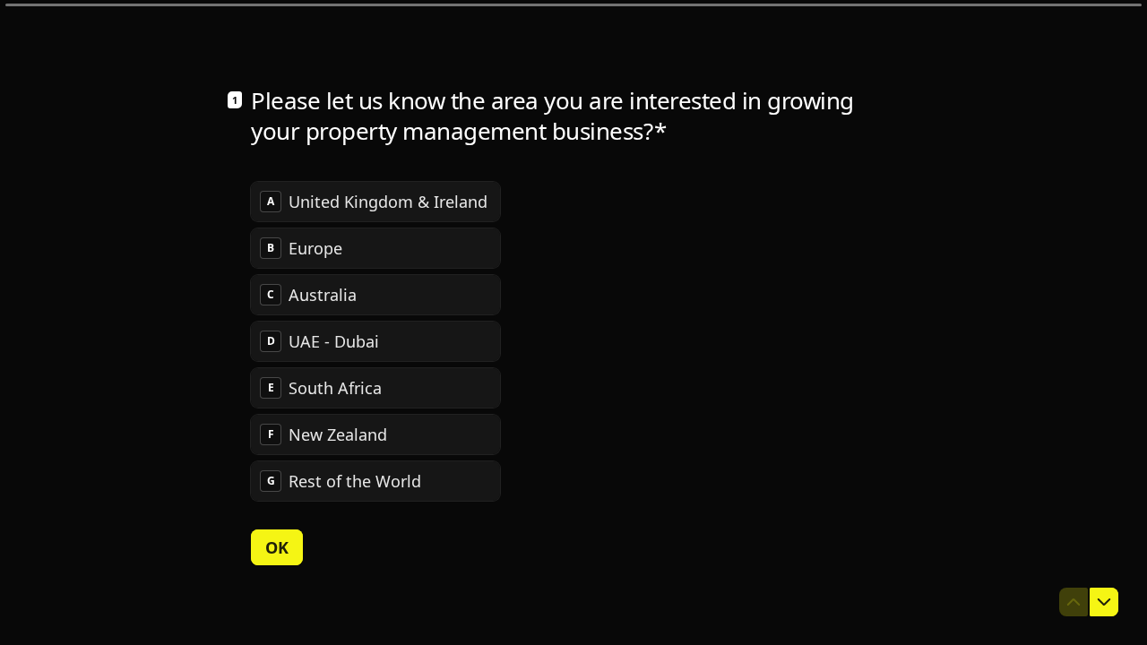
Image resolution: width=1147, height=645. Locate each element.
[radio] (375, 201)
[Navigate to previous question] (1073, 602)
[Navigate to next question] (1104, 602)
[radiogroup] (375, 341)
